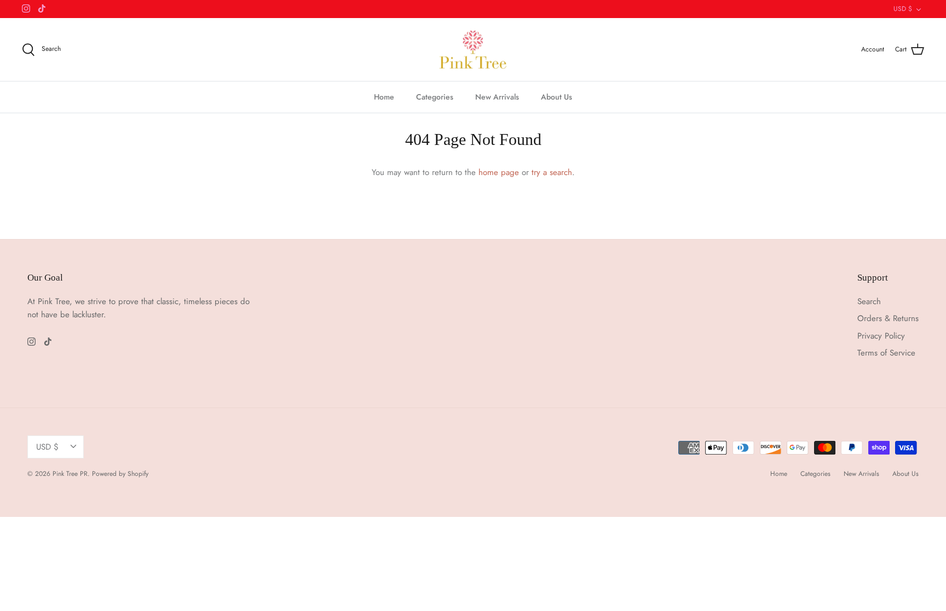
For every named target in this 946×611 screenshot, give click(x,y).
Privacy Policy (881, 336)
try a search (552, 172)
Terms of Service (886, 353)
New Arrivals (497, 96)
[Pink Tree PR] (473, 50)
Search (869, 301)
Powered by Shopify (120, 474)
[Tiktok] (42, 8)
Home (384, 96)
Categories (434, 96)
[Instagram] (26, 8)
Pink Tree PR (70, 474)
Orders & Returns (888, 318)
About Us (556, 96)
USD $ (902, 9)
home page (498, 172)
